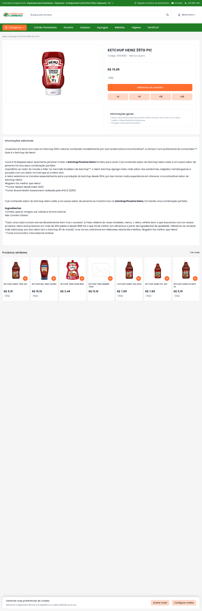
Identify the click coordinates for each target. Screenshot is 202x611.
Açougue (102, 27)
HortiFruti (153, 27)
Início (4, 36)
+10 (160, 96)
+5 (139, 96)
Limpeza (85, 27)
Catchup (13, 36)
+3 (118, 96)
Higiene (136, 27)
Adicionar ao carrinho (150, 87)
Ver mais (195, 252)
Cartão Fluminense (45, 27)
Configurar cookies (184, 602)
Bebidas (120, 27)
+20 (182, 96)
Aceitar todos (160, 602)
